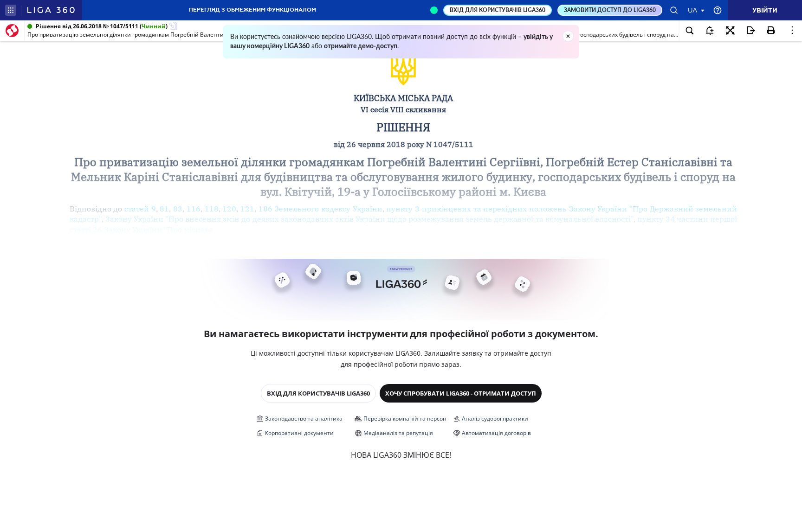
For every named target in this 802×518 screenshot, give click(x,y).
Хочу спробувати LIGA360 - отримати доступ (460, 393)
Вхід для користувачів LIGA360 (318, 393)
